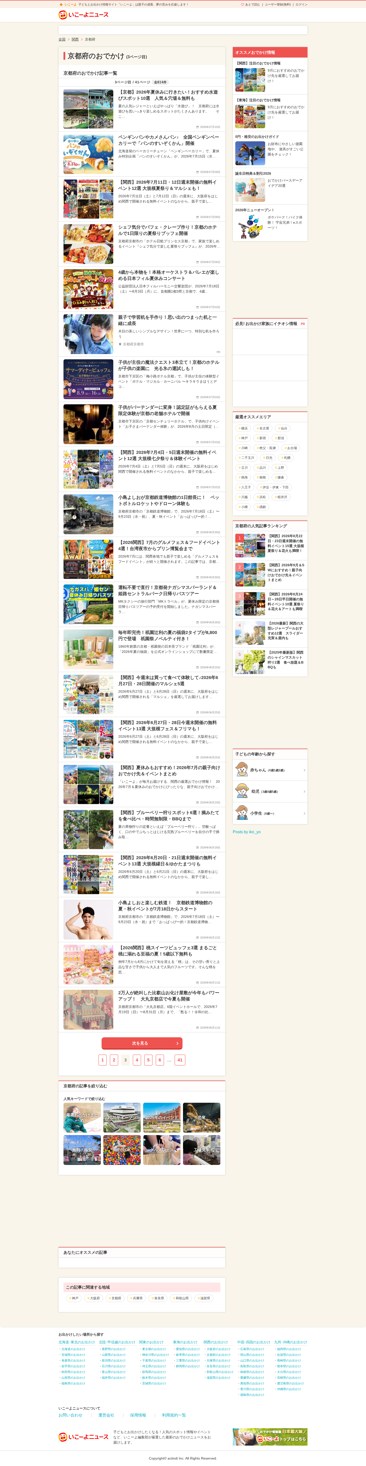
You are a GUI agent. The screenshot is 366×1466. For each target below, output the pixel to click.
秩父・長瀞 (267, 448)
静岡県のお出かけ (188, 1366)
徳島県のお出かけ (252, 1395)
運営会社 (106, 1415)
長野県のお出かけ (114, 1349)
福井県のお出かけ (114, 1377)
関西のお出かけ (216, 1342)
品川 (262, 468)
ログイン (301, 4)
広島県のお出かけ (252, 1349)
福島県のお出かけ (73, 1383)
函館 (262, 507)
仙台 (284, 428)
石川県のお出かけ (114, 1366)
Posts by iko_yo (247, 832)
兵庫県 (138, 1298)
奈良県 (159, 1298)
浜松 (262, 497)
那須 (281, 438)
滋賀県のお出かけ (219, 1377)
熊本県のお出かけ (289, 1366)
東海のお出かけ (185, 1342)
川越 (244, 497)
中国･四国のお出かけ (253, 1342)
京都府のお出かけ (219, 1355)
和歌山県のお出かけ (220, 1372)
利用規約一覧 (174, 1415)
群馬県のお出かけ (154, 1372)
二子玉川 (247, 458)
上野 (281, 468)
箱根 (262, 477)
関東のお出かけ (151, 1342)
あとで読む (252, 4)
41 (180, 1059)
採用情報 (138, 1415)
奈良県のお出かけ (219, 1366)
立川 (244, 468)
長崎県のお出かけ (289, 1360)
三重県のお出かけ (188, 1360)
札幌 (287, 458)
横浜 (244, 428)
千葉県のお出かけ (154, 1360)
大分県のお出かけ (289, 1372)
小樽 (244, 507)
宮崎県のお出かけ (289, 1377)
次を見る (140, 1043)
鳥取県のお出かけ (252, 1366)
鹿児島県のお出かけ (290, 1383)
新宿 (262, 438)
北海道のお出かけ (73, 1349)
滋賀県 (205, 1298)
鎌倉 (281, 477)
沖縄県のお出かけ (289, 1389)
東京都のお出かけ (154, 1349)
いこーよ (71, 4)
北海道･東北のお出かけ (77, 1342)
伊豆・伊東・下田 (276, 487)
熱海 (244, 477)
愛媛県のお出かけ (252, 1377)
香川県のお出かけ (252, 1389)
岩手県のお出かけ (73, 1366)
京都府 (116, 1298)
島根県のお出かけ (252, 1372)
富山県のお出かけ (114, 1372)
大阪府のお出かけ (219, 1349)
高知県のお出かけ (252, 1383)
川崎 (244, 448)
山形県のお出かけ (73, 1377)
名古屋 (264, 428)
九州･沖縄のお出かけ (290, 1342)
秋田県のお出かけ (73, 1372)
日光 (269, 458)
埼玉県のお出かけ (154, 1366)
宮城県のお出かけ (73, 1355)
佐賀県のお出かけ (289, 1355)
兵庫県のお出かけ (219, 1360)
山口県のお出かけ (252, 1360)
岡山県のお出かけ (252, 1355)
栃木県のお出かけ (154, 1377)
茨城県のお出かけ (154, 1383)
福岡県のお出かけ (289, 1349)
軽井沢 (282, 497)
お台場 (292, 448)
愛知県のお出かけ (188, 1349)
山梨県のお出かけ (114, 1355)
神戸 (75, 1298)
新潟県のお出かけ (114, 1360)
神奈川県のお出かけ (155, 1355)
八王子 (246, 487)
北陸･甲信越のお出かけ (117, 1342)
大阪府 (95, 1298)
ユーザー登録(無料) (278, 4)
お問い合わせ (70, 1415)
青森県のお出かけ (73, 1360)
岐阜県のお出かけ (188, 1355)
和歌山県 (182, 1298)
